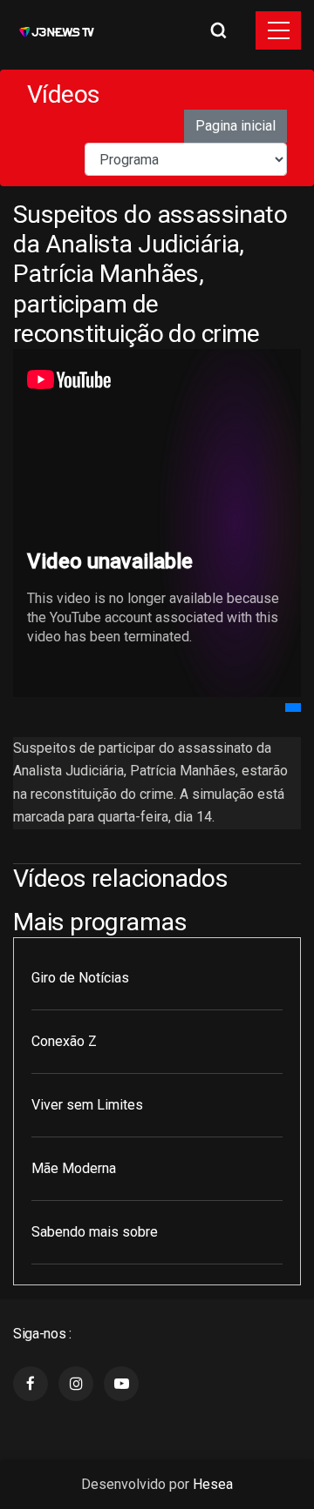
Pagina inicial (235, 125)
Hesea (213, 1484)
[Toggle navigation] (278, 30)
